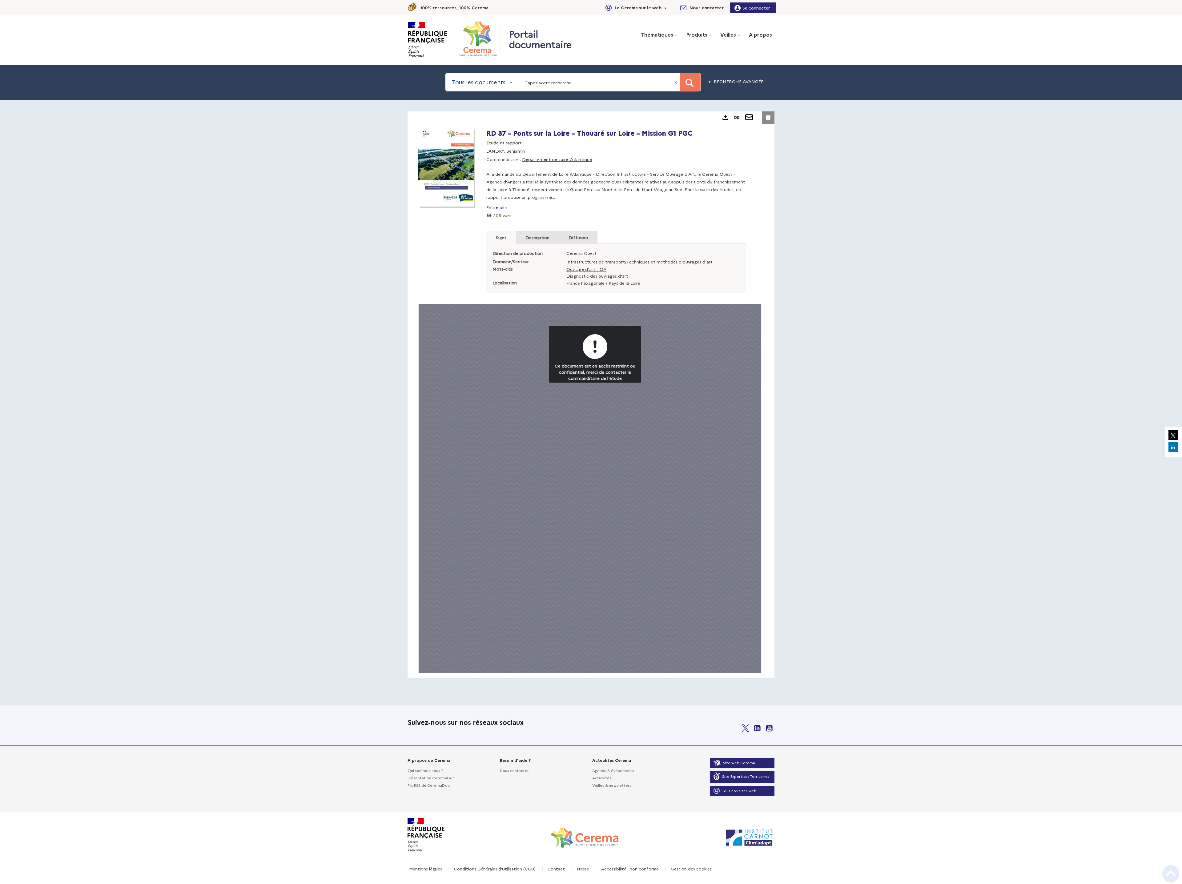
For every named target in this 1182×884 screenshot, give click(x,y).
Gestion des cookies (691, 868)
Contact (556, 868)
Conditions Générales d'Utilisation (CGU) (495, 868)
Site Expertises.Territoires (746, 776)
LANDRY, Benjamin (505, 151)
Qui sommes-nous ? (425, 770)
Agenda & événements (613, 770)
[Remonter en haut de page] (1170, 873)
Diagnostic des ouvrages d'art (597, 276)
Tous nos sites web (739, 790)
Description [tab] (537, 237)
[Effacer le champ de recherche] (676, 82)
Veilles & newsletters (611, 785)
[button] (635, 7)
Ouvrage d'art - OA (586, 269)
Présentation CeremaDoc (431, 777)
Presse (583, 868)
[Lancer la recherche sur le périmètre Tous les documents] (690, 82)
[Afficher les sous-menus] (665, 7)
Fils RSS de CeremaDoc (429, 785)
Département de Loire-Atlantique (557, 159)
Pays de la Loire (624, 283)
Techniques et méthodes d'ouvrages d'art (669, 262)
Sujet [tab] (501, 237)
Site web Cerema (739, 762)
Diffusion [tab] (578, 237)
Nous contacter (514, 770)
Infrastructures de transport (595, 262)
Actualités (601, 777)
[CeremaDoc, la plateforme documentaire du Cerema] (479, 39)
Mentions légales (425, 868)
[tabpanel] (591, 394)
